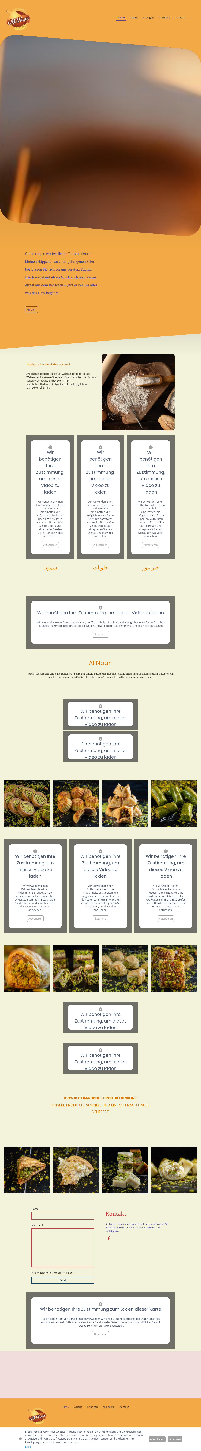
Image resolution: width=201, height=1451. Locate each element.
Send (63, 1280)
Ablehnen (175, 1439)
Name (35, 1209)
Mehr (28, 1446)
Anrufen (32, 309)
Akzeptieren (50, 545)
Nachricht (37, 1225)
